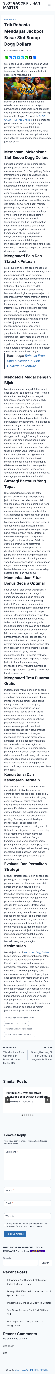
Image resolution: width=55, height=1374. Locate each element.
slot (5, 1353)
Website (9, 1216)
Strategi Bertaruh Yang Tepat (18, 1029)
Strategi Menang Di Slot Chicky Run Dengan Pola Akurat (41, 1053)
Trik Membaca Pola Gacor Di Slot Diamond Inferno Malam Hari (13, 1055)
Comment (11, 1151)
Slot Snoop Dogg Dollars (36, 952)
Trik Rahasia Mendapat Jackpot (19, 1034)
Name (9, 1190)
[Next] (47, 1100)
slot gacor (8, 1346)
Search (7, 1258)
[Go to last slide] (7, 1100)
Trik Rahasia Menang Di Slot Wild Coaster (29, 1302)
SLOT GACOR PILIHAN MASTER (32, 1370)
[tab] (22, 1115)
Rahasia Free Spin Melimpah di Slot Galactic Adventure (26, 361)
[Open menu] (49, 5)
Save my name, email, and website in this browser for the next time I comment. (27, 1225)
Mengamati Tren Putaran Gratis (19, 1018)
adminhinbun (12, 50)
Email (9, 1203)
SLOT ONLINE (10, 20)
